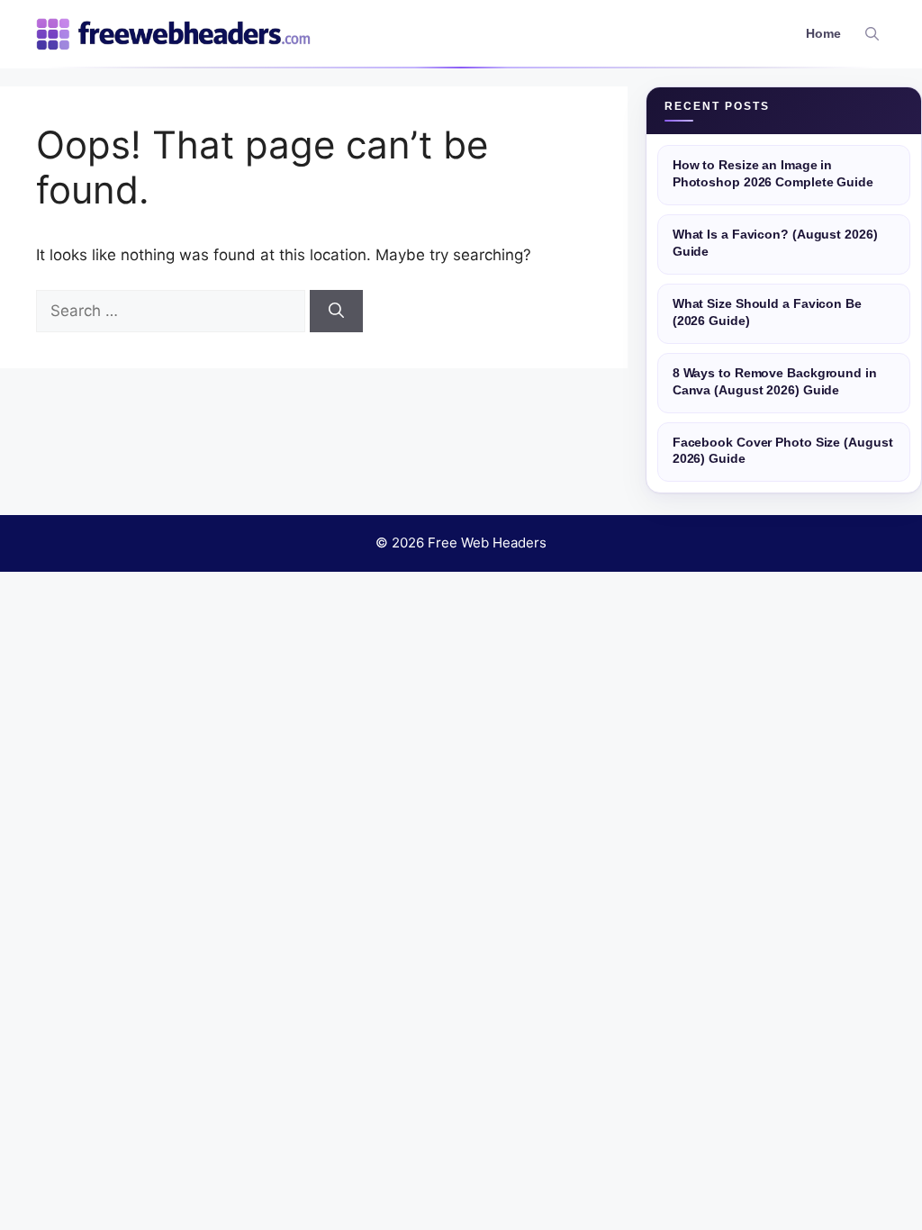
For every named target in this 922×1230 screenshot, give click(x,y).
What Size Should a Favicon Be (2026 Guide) (767, 312)
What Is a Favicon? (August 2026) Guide (775, 243)
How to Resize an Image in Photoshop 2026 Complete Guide (773, 173)
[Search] (336, 311)
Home (823, 34)
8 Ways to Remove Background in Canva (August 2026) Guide (775, 381)
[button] (872, 34)
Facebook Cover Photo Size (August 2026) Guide (783, 451)
